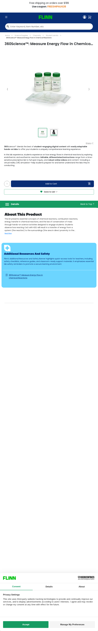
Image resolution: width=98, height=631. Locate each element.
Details (15, 204)
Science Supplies (21, 35)
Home (7, 35)
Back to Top (86, 204)
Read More (8, 233)
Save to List (49, 191)
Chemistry (37, 35)
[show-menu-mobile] (6, 17)
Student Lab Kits (52, 35)
